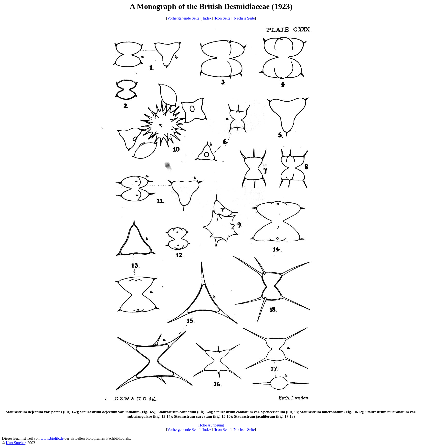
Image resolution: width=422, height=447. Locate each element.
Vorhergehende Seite (183, 18)
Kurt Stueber (15, 443)
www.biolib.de (52, 438)
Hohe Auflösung (211, 425)
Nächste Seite (244, 18)
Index (207, 18)
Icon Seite (222, 18)
